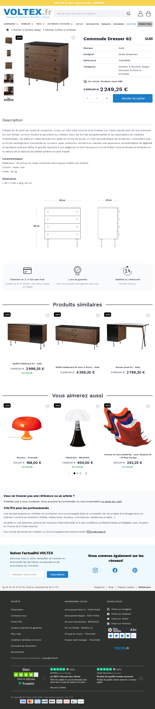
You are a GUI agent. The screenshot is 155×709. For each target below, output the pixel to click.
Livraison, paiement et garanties (26, 628)
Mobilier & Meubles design (27, 30)
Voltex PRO (16, 622)
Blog (110, 587)
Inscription (57, 574)
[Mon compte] (139, 14)
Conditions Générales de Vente (26, 640)
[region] (8, 68)
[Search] (128, 13)
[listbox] (8, 68)
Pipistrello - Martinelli (77, 457)
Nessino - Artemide (27, 457)
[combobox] (92, 13)
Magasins (99, 587)
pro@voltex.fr (98, 531)
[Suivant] (85, 473)
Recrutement (17, 652)
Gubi (121, 48)
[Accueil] (7, 29)
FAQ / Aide (16, 634)
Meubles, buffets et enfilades (60, 30)
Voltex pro (144, 587)
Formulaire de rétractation (23, 646)
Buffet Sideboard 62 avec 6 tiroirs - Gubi (77, 367)
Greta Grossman (128, 54)
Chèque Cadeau (126, 587)
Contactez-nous (18, 616)
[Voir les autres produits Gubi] (149, 39)
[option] (8, 41)
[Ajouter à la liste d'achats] (47, 315)
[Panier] (147, 14)
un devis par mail (111, 501)
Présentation (17, 610)
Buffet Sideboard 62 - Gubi (27, 363)
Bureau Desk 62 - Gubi (128, 367)
